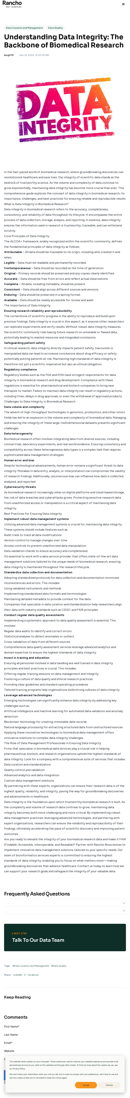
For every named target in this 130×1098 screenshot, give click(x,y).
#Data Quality (58, 965)
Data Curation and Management (24, 27)
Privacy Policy (19, 1068)
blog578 (9, 55)
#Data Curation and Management (31, 965)
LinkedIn (17, 974)
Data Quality (55, 27)
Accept (86, 1085)
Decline (109, 1085)
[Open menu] (123, 4)
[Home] (12, 4)
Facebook (33, 974)
